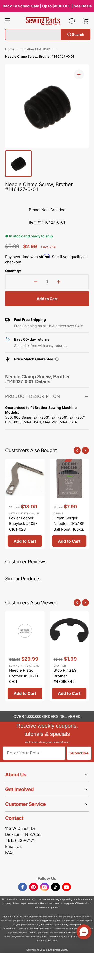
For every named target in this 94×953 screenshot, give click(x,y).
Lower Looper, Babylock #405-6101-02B (23, 524)
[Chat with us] (71, 20)
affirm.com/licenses (14, 936)
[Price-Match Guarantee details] (56, 359)
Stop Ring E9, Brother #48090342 (65, 676)
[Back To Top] (86, 946)
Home (9, 49)
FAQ (9, 852)
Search (78, 34)
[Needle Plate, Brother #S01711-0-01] (25, 656)
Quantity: (13, 271)
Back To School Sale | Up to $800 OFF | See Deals (47, 6)
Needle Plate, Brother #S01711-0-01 (24, 676)
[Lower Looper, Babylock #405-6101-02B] (25, 504)
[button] (7, 20)
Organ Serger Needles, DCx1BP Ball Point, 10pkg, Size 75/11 (69, 526)
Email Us (13, 846)
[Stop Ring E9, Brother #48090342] (69, 656)
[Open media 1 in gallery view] (79, 74)
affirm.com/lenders (65, 920)
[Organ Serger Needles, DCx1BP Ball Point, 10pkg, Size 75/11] (69, 504)
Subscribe (79, 753)
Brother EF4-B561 (36, 49)
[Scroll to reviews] (47, 199)
